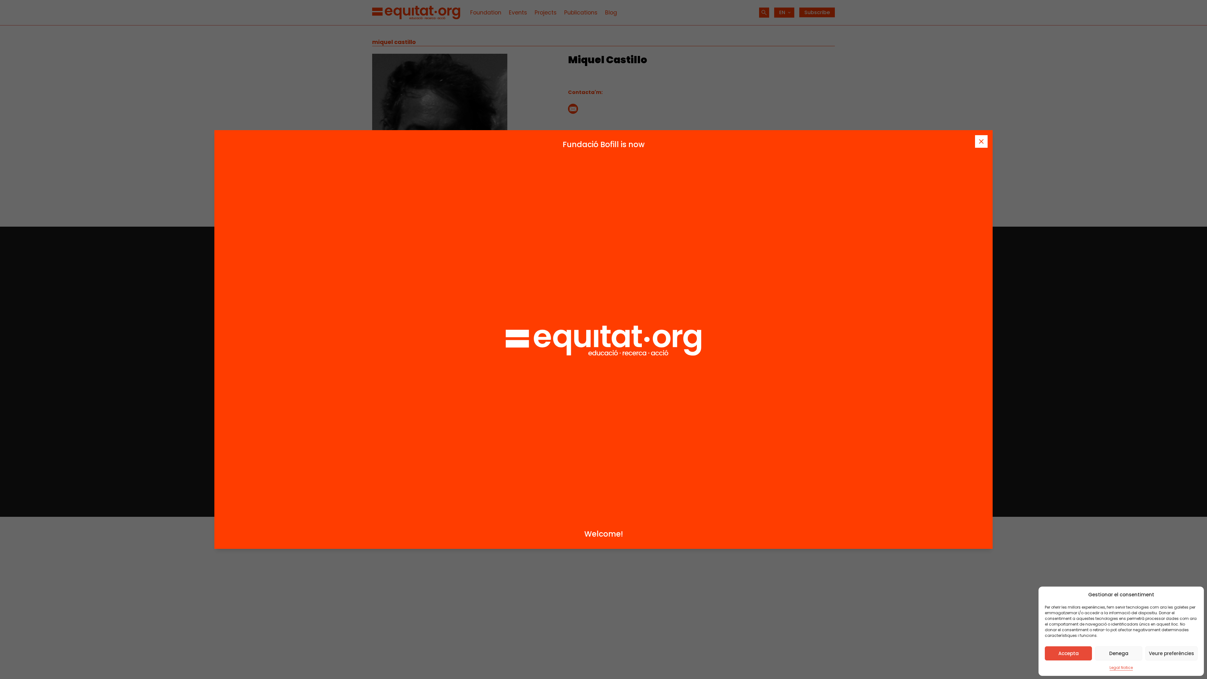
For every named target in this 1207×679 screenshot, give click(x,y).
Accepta (1068, 653)
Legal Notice (1121, 667)
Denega (1118, 653)
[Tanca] (981, 141)
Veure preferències (1171, 653)
